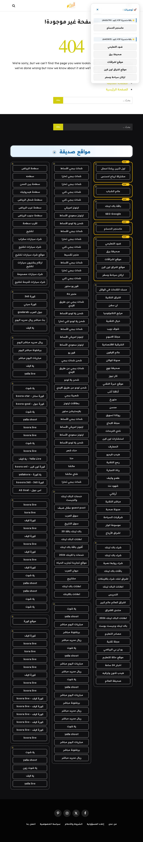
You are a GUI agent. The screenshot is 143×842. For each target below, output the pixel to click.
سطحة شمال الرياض (30, 199)
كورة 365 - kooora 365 (30, 482)
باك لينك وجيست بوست (113, 625)
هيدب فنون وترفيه (113, 673)
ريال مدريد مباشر (71, 640)
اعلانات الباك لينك (113, 586)
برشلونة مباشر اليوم (30, 350)
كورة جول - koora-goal (30, 403)
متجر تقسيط (71, 254)
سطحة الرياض (30, 168)
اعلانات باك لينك (71, 586)
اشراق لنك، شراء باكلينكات (113, 578)
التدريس (113, 594)
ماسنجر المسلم (113, 228)
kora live (30, 512)
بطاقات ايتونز (71, 403)
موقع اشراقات (113, 259)
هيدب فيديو (113, 454)
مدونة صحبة (113, 509)
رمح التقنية (113, 462)
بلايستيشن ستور (71, 411)
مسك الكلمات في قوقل (113, 289)
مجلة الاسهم (113, 336)
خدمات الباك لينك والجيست (71, 498)
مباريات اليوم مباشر (71, 624)
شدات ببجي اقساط (71, 168)
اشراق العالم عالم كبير (113, 602)
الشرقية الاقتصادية (113, 344)
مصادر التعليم (113, 633)
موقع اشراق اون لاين (113, 267)
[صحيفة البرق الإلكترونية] (71, 5)
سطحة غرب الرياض (29, 207)
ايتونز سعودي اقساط (72, 215)
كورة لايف (30, 520)
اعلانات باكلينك (71, 594)
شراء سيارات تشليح (30, 246)
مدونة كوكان (113, 360)
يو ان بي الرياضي (113, 649)
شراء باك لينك (113, 547)
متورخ (113, 399)
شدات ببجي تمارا (71, 176)
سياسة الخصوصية (50, 824)
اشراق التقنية (113, 297)
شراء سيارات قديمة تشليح (30, 281)
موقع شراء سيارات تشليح (30, 254)
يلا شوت (71, 608)
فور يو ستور (71, 286)
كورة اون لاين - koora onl (30, 466)
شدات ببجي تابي (71, 191)
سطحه (30, 176)
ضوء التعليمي (113, 243)
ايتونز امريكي (71, 207)
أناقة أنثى (113, 391)
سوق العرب (71, 515)
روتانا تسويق (113, 415)
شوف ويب (113, 328)
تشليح (29, 231)
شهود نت (113, 485)
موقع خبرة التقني (113, 383)
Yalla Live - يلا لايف (30, 458)
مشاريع (71, 578)
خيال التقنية (113, 321)
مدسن (113, 407)
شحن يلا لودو (71, 379)
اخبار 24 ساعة (113, 665)
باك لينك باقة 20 (71, 531)
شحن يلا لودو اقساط (71, 223)
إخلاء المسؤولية (95, 824)
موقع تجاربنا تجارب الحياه (71, 562)
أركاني (113, 493)
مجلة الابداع (113, 423)
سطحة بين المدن (30, 184)
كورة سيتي (30, 304)
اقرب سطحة (30, 223)
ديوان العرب (71, 570)
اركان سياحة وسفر (113, 274)
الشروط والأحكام (74, 824)
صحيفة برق (113, 251)
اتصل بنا (31, 824)
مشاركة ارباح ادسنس (113, 176)
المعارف (113, 446)
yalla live (29, 373)
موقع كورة (30, 621)
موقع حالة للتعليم (113, 657)
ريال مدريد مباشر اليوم (30, 342)
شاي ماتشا (71, 474)
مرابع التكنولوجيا (113, 313)
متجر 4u (71, 293)
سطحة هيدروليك (30, 191)
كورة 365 (30, 296)
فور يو (71, 352)
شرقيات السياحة (113, 517)
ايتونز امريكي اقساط (71, 336)
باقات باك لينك (113, 570)
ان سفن (113, 305)
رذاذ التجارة (113, 470)
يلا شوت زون (30, 767)
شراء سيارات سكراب (30, 239)
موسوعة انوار (113, 525)
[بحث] (14, 6)
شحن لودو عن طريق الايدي (71, 387)
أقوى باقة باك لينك (71, 547)
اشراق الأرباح (113, 532)
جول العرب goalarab (30, 312)
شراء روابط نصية (113, 563)
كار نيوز (113, 375)
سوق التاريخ (71, 523)
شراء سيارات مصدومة (30, 274)
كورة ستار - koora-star (30, 396)
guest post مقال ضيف (71, 507)
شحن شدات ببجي (71, 360)
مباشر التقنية (113, 501)
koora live (30, 427)
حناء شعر (71, 450)
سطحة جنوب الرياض (30, 215)
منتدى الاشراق (113, 610)
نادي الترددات (113, 430)
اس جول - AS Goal (30, 490)
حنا (71, 458)
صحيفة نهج (113, 368)
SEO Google (113, 213)
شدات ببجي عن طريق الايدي (71, 303)
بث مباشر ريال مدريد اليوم (30, 319)
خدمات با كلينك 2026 (71, 554)
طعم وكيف (113, 478)
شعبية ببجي (72, 395)
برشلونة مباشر (71, 632)
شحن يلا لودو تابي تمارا (71, 321)
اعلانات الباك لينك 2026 (113, 618)
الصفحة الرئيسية (117, 89)
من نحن (112, 824)
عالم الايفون (113, 352)
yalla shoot (71, 616)
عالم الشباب (113, 191)
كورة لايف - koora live (30, 698)
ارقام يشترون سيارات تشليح (30, 264)
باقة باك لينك (113, 206)
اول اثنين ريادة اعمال (113, 168)
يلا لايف (30, 327)
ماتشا (71, 466)
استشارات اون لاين (113, 438)
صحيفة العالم (113, 680)
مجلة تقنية (113, 641)
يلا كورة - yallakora (30, 474)
